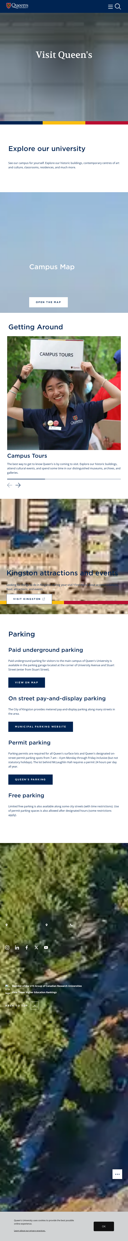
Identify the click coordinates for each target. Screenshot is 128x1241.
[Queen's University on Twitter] (36, 948)
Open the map (48, 302)
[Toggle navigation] (111, 7)
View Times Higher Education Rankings (34, 992)
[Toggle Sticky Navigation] (117, 1174)
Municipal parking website (40, 726)
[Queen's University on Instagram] (7, 948)
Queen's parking (30, 779)
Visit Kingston (27, 599)
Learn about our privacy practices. (30, 1230)
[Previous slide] (9, 485)
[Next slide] (18, 485)
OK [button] (104, 1226)
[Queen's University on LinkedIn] (17, 948)
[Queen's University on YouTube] (46, 948)
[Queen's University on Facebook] (27, 948)
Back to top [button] (16, 1005)
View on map (26, 682)
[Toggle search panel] (118, 7)
